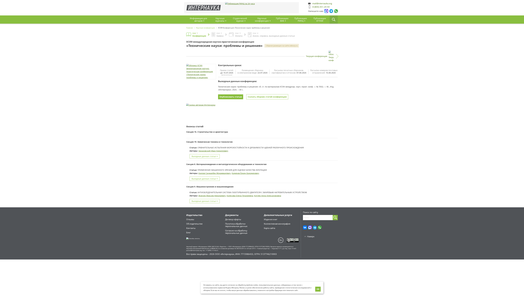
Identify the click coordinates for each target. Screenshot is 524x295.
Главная (203, 8)
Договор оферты (233, 219)
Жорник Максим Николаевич (212, 195)
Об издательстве (194, 223)
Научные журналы (219, 19)
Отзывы (190, 219)
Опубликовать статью (230, 96)
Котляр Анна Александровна (267, 195)
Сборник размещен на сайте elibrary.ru (281, 46)
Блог (188, 232)
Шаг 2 (219, 34)
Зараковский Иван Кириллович (213, 151)
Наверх (310, 236)
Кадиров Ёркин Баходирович (245, 173)
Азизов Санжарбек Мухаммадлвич (214, 173)
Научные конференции (262, 19)
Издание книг (270, 219)
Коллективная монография (277, 223)
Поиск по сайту (310, 212)
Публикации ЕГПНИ (319, 19)
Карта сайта (269, 228)
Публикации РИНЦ (300, 19)
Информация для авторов (198, 19)
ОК (318, 289)
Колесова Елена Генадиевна (240, 195)
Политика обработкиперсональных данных (236, 224)
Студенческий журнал (240, 19)
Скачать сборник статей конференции (267, 96)
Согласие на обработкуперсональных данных (236, 231)
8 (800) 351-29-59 (321, 6)
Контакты (191, 228)
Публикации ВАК (282, 19)
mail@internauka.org (322, 3)
